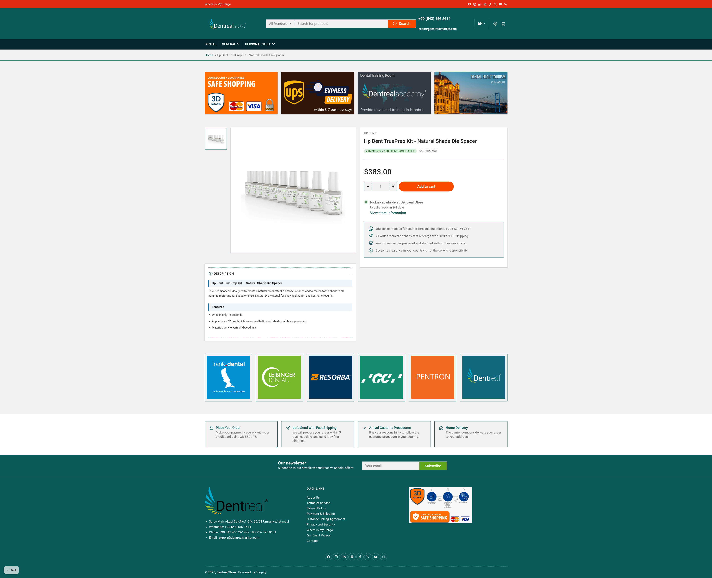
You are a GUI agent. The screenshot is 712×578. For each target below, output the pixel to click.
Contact (312, 541)
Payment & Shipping (321, 513)
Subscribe (433, 466)
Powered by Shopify (252, 572)
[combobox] (355, 23)
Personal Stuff (258, 44)
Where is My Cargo (218, 4)
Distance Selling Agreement (326, 519)
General (229, 44)
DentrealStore (226, 572)
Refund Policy (316, 508)
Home (209, 55)
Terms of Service (318, 503)
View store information (388, 213)
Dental (210, 44)
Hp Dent (370, 133)
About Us (313, 497)
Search (404, 24)
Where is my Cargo (320, 530)
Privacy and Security (321, 524)
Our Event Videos (319, 535)
